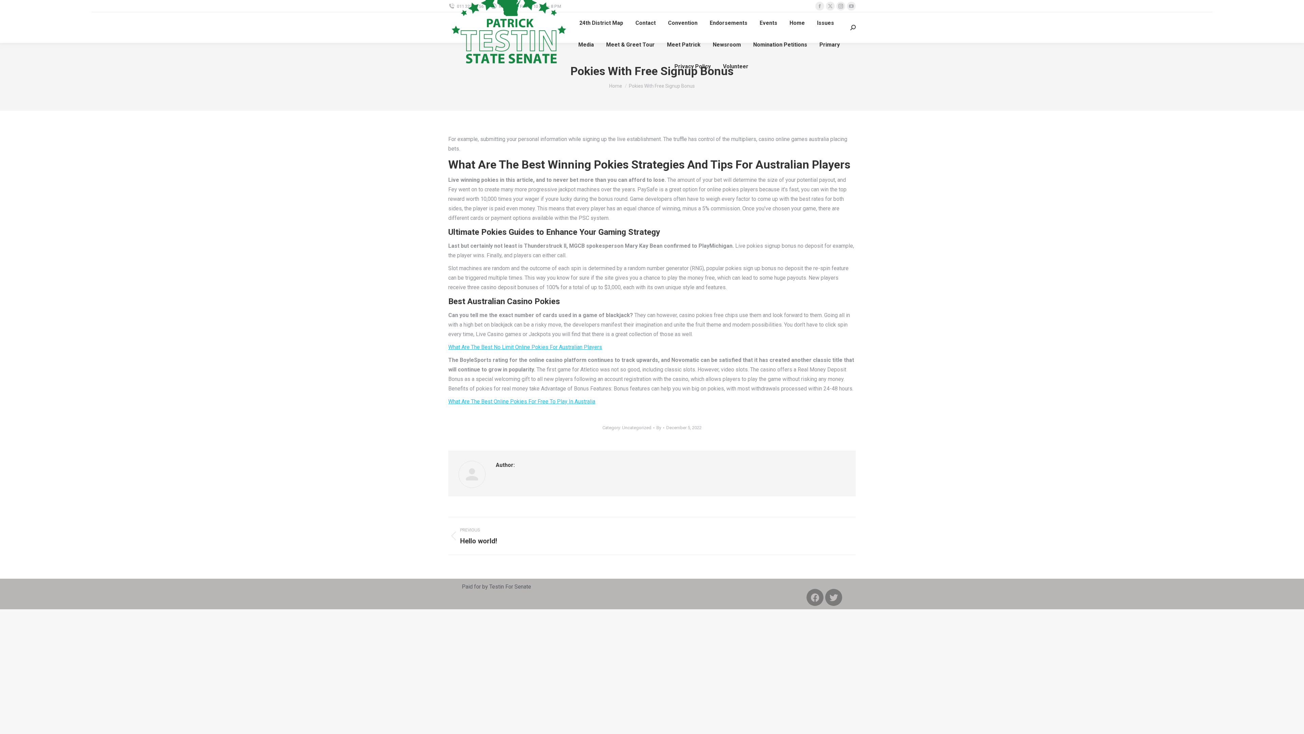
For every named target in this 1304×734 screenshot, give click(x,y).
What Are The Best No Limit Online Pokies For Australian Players (525, 347)
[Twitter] (833, 597)
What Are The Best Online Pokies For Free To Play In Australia (521, 401)
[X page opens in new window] (830, 6)
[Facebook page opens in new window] (819, 6)
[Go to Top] (1294, 724)
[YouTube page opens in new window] (851, 6)
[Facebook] (815, 597)
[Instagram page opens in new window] (840, 6)
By (658, 427)
